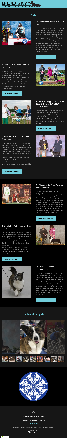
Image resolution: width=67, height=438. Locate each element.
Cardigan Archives (45, 57)
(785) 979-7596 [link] (33, 423)
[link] (22, 4)
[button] (64, 4)
